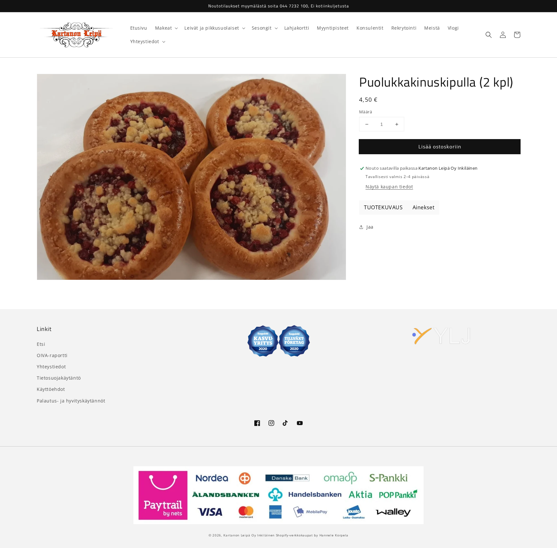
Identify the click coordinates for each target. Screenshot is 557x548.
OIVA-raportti (52, 355)
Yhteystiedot (51, 367)
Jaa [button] (370, 227)
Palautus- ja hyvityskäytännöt (71, 401)
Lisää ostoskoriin (439, 146)
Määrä (365, 112)
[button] (489, 35)
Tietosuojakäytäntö (59, 378)
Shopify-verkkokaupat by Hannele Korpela (312, 535)
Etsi (41, 344)
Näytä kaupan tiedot (389, 187)
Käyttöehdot (51, 389)
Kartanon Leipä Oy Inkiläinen (249, 535)
